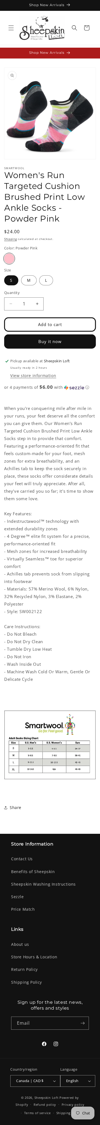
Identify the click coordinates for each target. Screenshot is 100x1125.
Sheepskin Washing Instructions (43, 884)
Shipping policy (69, 1113)
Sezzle (17, 896)
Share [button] (15, 807)
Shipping (10, 239)
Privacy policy (73, 1104)
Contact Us (22, 858)
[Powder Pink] (9, 259)
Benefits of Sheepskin (33, 871)
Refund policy (45, 1104)
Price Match (23, 909)
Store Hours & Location (34, 956)
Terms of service (37, 1113)
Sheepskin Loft (46, 1097)
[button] (11, 28)
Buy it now (50, 341)
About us (20, 944)
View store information (33, 375)
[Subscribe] (82, 1023)
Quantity (12, 292)
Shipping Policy (26, 982)
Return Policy (24, 969)
